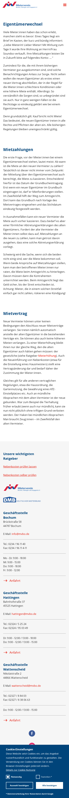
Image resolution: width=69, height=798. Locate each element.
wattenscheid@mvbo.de (26, 685)
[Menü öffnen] (63, 4)
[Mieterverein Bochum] (20, 5)
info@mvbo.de (20, 534)
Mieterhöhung (47, 355)
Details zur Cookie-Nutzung (20, 770)
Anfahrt (14, 581)
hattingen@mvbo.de (24, 614)
